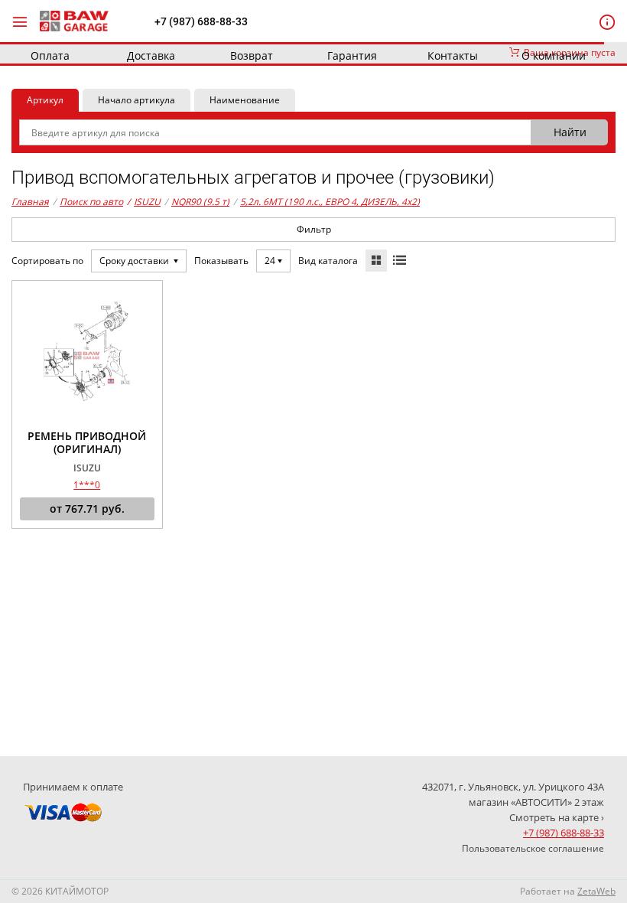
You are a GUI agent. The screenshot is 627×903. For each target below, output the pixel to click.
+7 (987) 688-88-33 (201, 21)
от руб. (87, 508)
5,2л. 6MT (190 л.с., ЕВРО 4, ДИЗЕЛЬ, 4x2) (330, 201)
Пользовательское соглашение (533, 848)
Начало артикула (136, 99)
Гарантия (352, 55)
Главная (30, 201)
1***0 (86, 484)
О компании (553, 55)
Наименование (245, 99)
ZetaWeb (596, 891)
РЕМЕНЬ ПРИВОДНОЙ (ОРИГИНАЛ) (87, 443)
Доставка (151, 55)
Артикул (45, 99)
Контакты (452, 55)
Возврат (251, 55)
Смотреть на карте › (556, 817)
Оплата (50, 55)
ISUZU (144, 201)
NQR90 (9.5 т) (200, 201)
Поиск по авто (91, 201)
